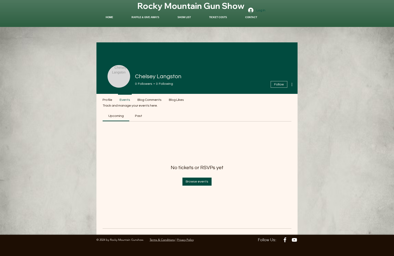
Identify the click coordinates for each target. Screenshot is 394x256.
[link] (116, 116)
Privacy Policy (185, 240)
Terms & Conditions (162, 240)
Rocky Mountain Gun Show (190, 6)
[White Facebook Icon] (285, 240)
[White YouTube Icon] (294, 240)
